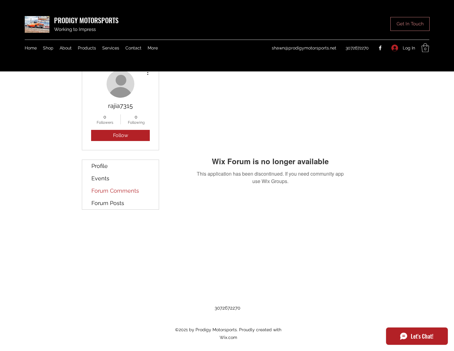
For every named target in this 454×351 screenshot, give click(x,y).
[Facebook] (380, 48)
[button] (410, 24)
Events (100, 178)
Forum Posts (107, 203)
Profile (99, 166)
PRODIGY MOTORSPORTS (86, 20)
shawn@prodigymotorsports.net (304, 47)
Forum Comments (115, 190)
